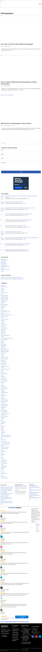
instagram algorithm (4, 392)
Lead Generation (4, 395)
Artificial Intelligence (4, 295)
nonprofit (2, 408)
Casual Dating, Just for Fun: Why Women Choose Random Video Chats (6, 502)
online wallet (3, 414)
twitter (2, 457)
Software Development (5, 269)
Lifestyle (2, 397)
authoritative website (4, 297)
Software (2, 445)
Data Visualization (4, 339)
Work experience (4, 473)
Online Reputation (4, 411)
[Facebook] (32, 636)
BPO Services (3, 262)
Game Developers (4, 373)
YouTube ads (3, 476)
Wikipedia (2, 469)
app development (4, 292)
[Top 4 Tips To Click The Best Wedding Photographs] (21, 28)
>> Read (27, 198)
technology (3, 454)
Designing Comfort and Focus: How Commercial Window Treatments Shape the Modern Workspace (7, 488)
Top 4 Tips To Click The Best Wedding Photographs (17, 44)
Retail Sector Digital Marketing (20, 491)
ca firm (2, 317)
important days (3, 386)
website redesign (4, 466)
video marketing (4, 460)
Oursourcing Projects (4, 416)
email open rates (4, 363)
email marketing (4, 361)
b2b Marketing (3, 301)
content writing (3, 329)
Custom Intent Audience (5, 335)
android (2, 291)
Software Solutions (4, 448)
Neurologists (3, 407)
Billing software (3, 305)
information (3, 389)
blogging (2, 307)
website (2, 464)
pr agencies (3, 426)
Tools (2, 455)
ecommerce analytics (4, 357)
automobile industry (4, 298)
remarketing (3, 432)
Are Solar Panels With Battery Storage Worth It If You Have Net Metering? (6, 498)
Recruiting (3, 268)
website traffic (3, 467)
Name (2, 149)
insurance (2, 394)
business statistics (4, 316)
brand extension (4, 310)
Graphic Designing (4, 380)
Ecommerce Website (4, 358)
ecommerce (3, 355)
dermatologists (3, 344)
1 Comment (13, 125)
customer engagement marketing (7, 338)
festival (2, 370)
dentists (2, 342)
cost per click (3, 332)
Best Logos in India (4, 304)
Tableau (2, 452)
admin (3, 46)
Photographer (3, 422)
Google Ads (3, 376)
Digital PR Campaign (5, 351)
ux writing (2, 458)
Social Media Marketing (5, 444)
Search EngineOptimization (6, 436)
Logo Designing (4, 265)
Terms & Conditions (25, 650)
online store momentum (5, 413)
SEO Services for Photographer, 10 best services (16, 123)
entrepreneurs (3, 364)
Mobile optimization (4, 405)
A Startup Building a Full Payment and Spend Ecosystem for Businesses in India (7, 495)
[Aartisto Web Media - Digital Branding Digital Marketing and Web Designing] (4, 4)
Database (2, 341)
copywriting (3, 330)
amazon (2, 288)
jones (2, 125)
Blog (23, 648)
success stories (3, 451)
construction (3, 326)
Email (2, 154)
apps (2, 294)
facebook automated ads (5, 369)
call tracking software (4, 319)
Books (2, 308)
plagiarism (3, 423)
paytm (2, 420)
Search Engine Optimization (6, 435)
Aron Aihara (3, 277)
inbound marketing (4, 388)
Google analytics (4, 379)
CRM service (3, 333)
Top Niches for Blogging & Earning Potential (14, 277)
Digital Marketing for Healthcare (21, 485)
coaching (2, 322)
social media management (5, 442)
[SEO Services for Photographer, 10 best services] (21, 108)
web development (4, 463)
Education (2, 360)
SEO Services (3, 439)
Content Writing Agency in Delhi (35, 492)
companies (3, 323)
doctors (2, 354)
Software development (5, 447)
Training (2, 271)
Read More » (10, 50)
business (2, 313)
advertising (3, 285)
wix (1, 470)
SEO (2, 438)
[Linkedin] (39, 636)
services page (3, 441)
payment (2, 419)
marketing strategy (4, 404)
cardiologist (3, 320)
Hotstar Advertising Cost (33, 485)
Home (2, 383)
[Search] (40, 143)
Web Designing (3, 260)
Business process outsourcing (6, 314)
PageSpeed (3, 417)
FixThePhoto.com (34, 522)
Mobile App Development (5, 266)
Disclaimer (32, 648)
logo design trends (4, 401)
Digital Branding (4, 345)
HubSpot (2, 385)
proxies (2, 429)
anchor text (3, 289)
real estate (3, 430)
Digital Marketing (4, 263)
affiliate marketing (4, 286)
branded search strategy (5, 311)
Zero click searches (4, 477)
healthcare (3, 382)
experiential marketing (5, 366)
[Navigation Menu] (40, 4)
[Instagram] (36, 636)
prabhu (3, 85)
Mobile (2, 158)
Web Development (4, 259)
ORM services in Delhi (33, 493)
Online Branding (4, 410)
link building (3, 398)
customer (2, 336)
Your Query (3, 162)
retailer (2, 433)
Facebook (2, 367)
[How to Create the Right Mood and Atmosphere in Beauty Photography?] (21, 67)
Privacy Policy (26, 648)
